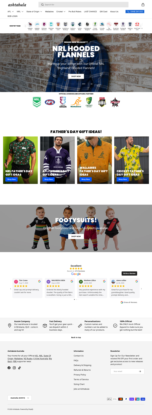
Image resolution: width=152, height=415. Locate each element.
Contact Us (79, 355)
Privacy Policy (80, 374)
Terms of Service (81, 379)
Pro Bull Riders (75, 11)
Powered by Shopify (26, 409)
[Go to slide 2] (76, 299)
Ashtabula (16, 409)
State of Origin (32, 11)
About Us (114, 11)
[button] (143, 4)
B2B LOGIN (12, 16)
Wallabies (49, 11)
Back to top (76, 337)
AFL (9, 11)
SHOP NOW (76, 76)
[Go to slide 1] (74, 299)
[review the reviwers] (39, 282)
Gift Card (103, 11)
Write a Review (129, 273)
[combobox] (83, 4)
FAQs (76, 360)
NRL (19, 11)
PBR (15, 361)
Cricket (59, 11)
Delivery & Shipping (82, 365)
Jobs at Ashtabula (81, 389)
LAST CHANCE (90, 11)
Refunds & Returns (82, 370)
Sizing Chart (79, 384)
